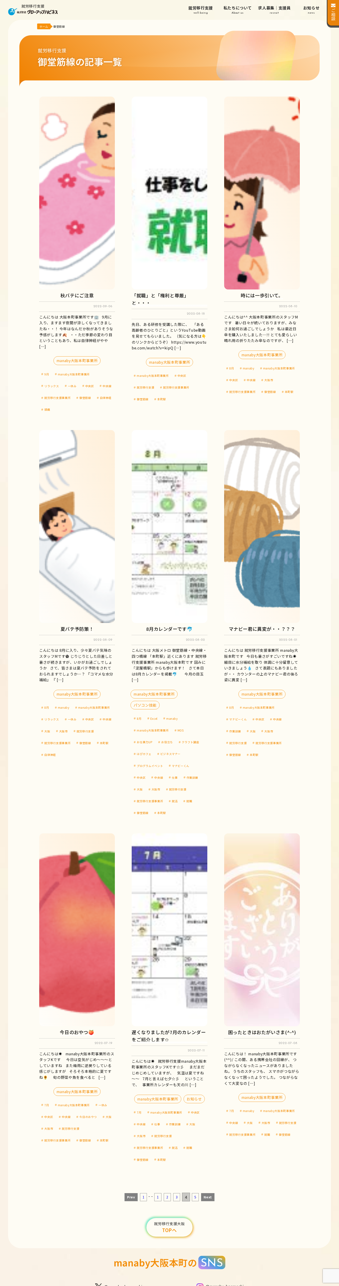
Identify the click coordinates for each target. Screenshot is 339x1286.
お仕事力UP (144, 742)
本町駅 (161, 399)
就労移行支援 (200, 9)
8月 (231, 368)
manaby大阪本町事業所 (77, 360)
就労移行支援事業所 (57, 398)
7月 (46, 1105)
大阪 (47, 731)
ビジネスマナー (170, 754)
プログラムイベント (150, 766)
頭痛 (47, 409)
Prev (131, 1197)
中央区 (89, 386)
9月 (46, 374)
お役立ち (167, 742)
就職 (189, 801)
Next (208, 1197)
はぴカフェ (144, 754)
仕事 (175, 777)
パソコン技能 (145, 705)
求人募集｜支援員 (274, 9)
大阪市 (268, 380)
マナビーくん (180, 766)
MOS (181, 730)
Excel (154, 718)
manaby (248, 368)
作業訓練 (192, 777)
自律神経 (106, 398)
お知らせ (311, 9)
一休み (72, 386)
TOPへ (169, 1227)
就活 (175, 801)
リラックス (51, 386)
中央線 (107, 386)
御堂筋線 (85, 398)
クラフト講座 (190, 742)
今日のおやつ (88, 1117)
